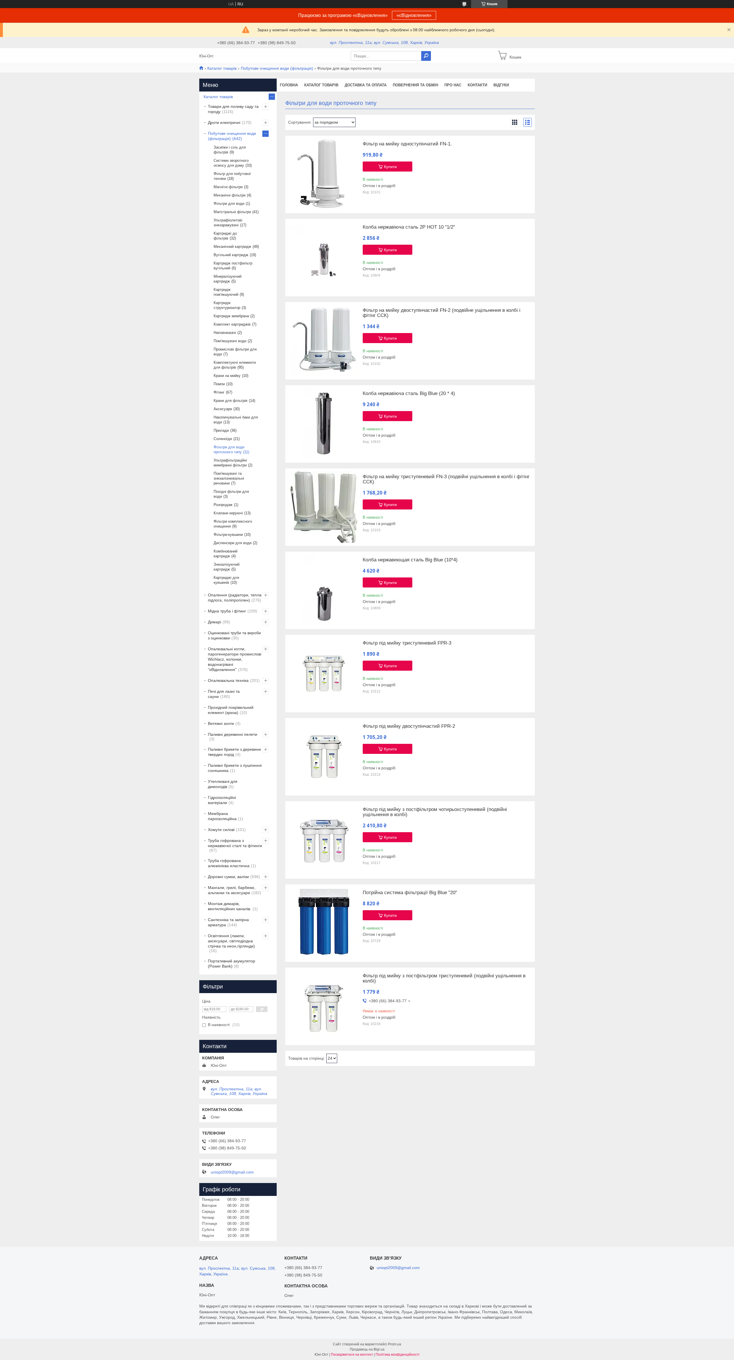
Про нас (452, 85)
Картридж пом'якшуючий (226, 292)
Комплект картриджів (232, 324)
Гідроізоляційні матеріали (222, 800)
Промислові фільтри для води (235, 351)
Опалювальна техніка (228, 680)
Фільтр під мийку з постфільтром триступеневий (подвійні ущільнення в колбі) (444, 978)
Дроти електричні (224, 122)
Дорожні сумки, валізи (228, 876)
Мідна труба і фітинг (227, 611)
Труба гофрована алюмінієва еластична (228, 863)
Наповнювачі (225, 332)
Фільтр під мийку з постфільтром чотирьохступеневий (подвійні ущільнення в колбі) (435, 812)
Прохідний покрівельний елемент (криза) (230, 710)
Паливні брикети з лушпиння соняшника (235, 768)
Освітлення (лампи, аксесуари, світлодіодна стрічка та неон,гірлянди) (231, 940)
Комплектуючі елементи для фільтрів (235, 364)
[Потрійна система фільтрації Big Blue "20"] (324, 923)
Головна (289, 85)
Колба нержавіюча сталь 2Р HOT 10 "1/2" (409, 227)
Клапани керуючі (228, 513)
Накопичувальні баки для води (236, 419)
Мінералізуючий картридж (227, 278)
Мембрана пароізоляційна (222, 816)
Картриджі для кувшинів (226, 580)
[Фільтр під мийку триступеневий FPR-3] (324, 673)
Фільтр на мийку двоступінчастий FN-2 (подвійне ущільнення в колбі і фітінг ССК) (441, 313)
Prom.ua (394, 1344)
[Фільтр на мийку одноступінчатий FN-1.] (324, 174)
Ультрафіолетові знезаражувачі (228, 222)
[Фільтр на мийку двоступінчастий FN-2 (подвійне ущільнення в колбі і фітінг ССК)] (324, 341)
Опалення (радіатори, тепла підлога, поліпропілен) (234, 597)
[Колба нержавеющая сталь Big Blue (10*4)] (324, 590)
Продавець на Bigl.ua (367, 1349)
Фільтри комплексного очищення (233, 523)
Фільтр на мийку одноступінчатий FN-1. (407, 144)
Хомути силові (221, 829)
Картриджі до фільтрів (225, 235)
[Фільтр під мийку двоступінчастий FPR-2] (324, 757)
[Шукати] (426, 56)
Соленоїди (223, 439)
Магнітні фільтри (228, 187)
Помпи (219, 384)
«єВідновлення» (414, 15)
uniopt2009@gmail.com (232, 1172)
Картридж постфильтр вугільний (233, 265)
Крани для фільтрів (230, 400)
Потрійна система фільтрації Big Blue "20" (410, 892)
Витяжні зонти (221, 723)
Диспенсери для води (232, 543)
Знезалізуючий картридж (226, 566)
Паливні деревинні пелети (232, 734)
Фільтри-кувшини (228, 534)
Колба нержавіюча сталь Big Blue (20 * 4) (409, 393)
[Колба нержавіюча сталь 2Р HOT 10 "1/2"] (324, 257)
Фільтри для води (229, 203)
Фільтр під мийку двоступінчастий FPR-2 (409, 726)
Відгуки (501, 85)
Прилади (221, 430)
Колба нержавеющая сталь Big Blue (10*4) (410, 560)
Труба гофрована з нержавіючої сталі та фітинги (235, 843)
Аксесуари (223, 409)
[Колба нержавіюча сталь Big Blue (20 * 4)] (324, 424)
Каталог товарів (222, 68)
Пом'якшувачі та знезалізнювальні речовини (229, 478)
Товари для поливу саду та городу (233, 109)
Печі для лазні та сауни (224, 694)
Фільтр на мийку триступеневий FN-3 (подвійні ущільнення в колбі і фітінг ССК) (446, 479)
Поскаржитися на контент (352, 1355)
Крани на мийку (227, 375)
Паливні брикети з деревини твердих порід (234, 752)
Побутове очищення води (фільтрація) (277, 68)
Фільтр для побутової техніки (232, 176)
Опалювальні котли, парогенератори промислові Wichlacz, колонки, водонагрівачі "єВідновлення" (234, 659)
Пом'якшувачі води (230, 341)
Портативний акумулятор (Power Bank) (231, 963)
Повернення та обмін (415, 85)
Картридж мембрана (231, 316)
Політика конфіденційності (397, 1355)
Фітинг (219, 392)
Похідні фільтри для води (231, 494)
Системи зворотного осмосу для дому (231, 163)
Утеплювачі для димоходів (222, 784)
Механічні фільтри (229, 195)
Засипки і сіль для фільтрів (230, 149)
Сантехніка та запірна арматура (228, 922)
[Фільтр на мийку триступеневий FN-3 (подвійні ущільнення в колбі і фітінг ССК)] (324, 507)
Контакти (477, 85)
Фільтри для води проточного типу (229, 449)
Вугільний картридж (231, 255)
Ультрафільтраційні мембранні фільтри (230, 462)
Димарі (214, 622)
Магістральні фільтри (232, 212)
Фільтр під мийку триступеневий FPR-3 (407, 643)
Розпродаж (223, 505)
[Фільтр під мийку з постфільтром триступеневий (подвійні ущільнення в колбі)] (324, 1006)
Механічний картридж (232, 246)
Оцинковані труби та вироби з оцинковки (234, 635)
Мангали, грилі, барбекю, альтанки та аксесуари (231, 890)
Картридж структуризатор (227, 305)
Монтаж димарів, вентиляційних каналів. (229, 906)
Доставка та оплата (365, 85)
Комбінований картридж (225, 553)
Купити (390, 166)
